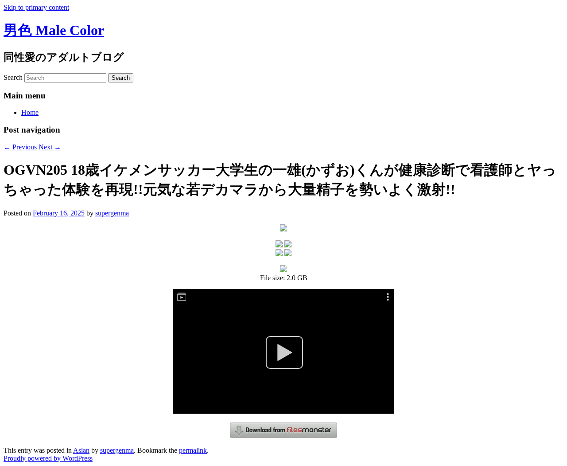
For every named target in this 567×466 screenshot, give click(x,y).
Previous (20, 147)
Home (30, 112)
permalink (193, 450)
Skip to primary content (36, 7)
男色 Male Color (54, 30)
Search (13, 77)
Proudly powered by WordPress (48, 458)
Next (50, 147)
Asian (81, 450)
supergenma (112, 213)
